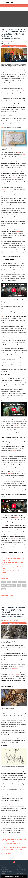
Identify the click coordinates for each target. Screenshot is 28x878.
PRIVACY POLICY (20, 867)
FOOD (9, 582)
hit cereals (6, 159)
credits (7, 469)
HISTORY (8, 854)
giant (18, 152)
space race (21, 252)
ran (23, 272)
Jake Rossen (6, 41)
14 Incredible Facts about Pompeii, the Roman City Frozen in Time (12, 844)
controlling (14, 450)
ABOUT (2, 865)
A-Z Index (3, 873)
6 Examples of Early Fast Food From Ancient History (14, 571)
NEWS (24, 585)
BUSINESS (14, 585)
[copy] (10, 44)
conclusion (15, 538)
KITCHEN (4, 589)
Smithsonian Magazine (6, 804)
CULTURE (4, 582)
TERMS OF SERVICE (21, 869)
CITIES (19, 585)
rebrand (16, 425)
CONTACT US (19, 865)
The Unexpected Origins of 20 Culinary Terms (12, 567)
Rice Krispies (21, 156)
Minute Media (11, 876)
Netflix (16, 83)
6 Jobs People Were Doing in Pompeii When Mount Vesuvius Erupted (14, 840)
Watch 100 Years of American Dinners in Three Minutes (13, 559)
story (5, 525)
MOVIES (3, 585)
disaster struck (15, 668)
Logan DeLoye (7, 620)
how (8, 100)
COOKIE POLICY (4, 869)
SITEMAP (18, 871)
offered (9, 217)
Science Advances (14, 786)
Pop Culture (14, 582)
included (18, 231)
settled (18, 355)
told (2, 316)
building (14, 177)
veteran (19, 270)
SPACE (8, 585)
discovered (3, 189)
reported (16, 517)
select (9, 219)
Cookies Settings (20, 873)
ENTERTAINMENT (22, 582)
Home (3, 595)
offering (10, 473)
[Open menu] (2, 2)
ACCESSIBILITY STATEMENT (6, 871)
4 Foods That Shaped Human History (12, 556)
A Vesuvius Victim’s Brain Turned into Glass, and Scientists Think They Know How (14, 848)
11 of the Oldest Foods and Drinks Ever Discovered (12, 563)
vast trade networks (14, 674)
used (5, 485)
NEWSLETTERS (4, 867)
